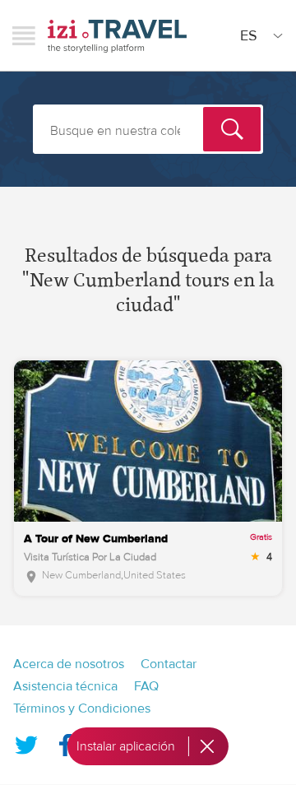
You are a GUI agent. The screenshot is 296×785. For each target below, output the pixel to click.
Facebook (65, 741)
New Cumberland (81, 575)
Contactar (169, 664)
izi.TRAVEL (117, 36)
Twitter (26, 741)
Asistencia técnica (65, 686)
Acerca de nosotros (68, 664)
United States (154, 575)
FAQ (146, 686)
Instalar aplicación (125, 746)
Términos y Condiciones (81, 708)
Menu (24, 35)
